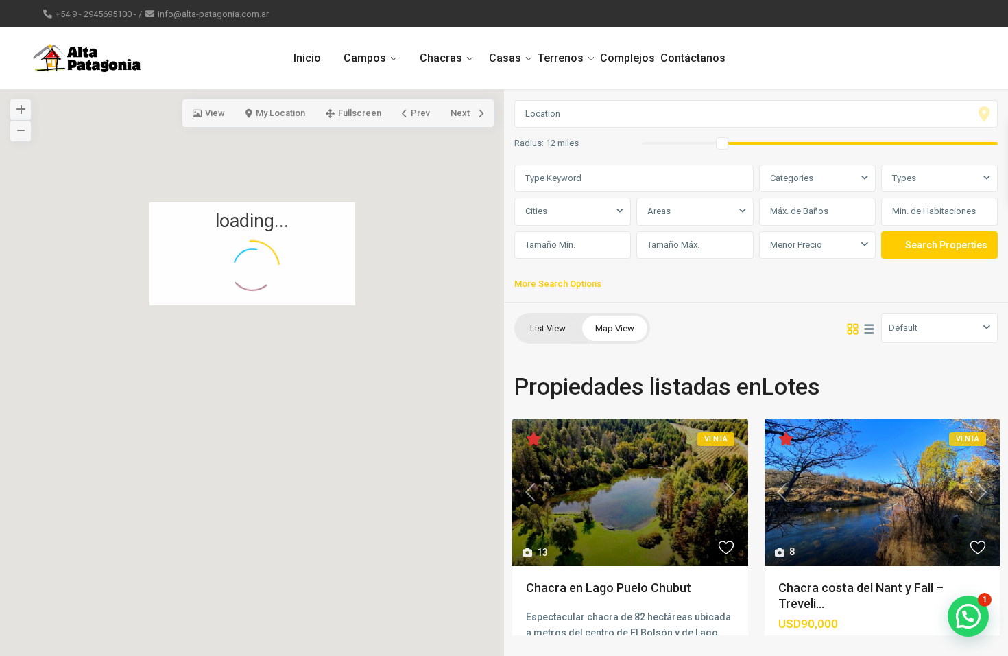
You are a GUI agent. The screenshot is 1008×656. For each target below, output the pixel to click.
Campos (365, 58)
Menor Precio (796, 244)
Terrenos (561, 58)
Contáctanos (692, 58)
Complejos (627, 58)
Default (903, 328)
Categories (791, 178)
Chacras (441, 58)
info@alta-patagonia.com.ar (213, 14)
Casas (505, 58)
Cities (536, 211)
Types (904, 178)
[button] (256, 355)
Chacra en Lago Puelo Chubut (608, 588)
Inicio (307, 58)
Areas (659, 211)
